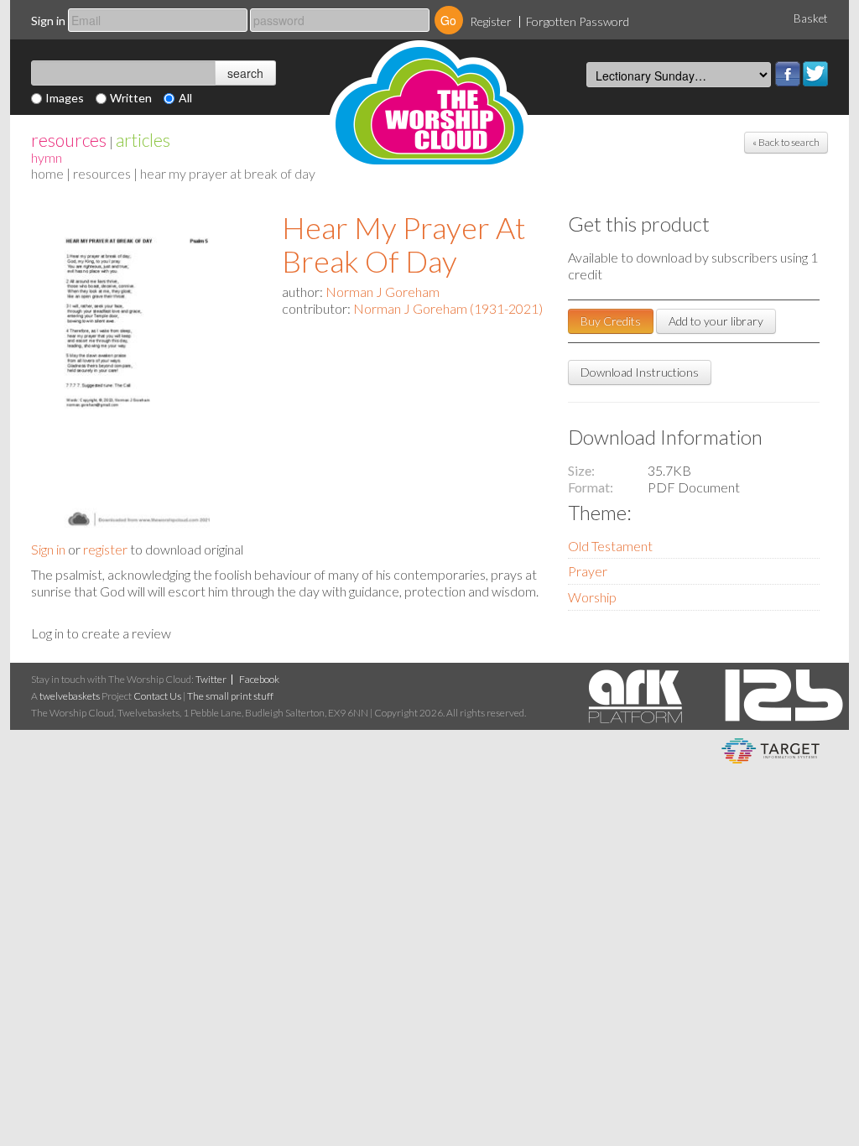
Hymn (46, 157)
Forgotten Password (577, 21)
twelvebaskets (69, 696)
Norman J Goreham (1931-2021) (448, 308)
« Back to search (786, 142)
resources (69, 139)
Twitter (815, 73)
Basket (811, 18)
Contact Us (157, 696)
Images (64, 98)
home (47, 173)
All (185, 98)
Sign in (48, 20)
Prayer (587, 571)
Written (131, 98)
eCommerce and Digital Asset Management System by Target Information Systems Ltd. (770, 750)
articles (143, 139)
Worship (592, 597)
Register (491, 21)
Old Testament (610, 546)
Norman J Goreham (382, 292)
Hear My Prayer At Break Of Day (404, 244)
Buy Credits (610, 321)
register (105, 549)
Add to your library (716, 321)
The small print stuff (230, 696)
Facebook (787, 73)
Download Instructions (639, 372)
